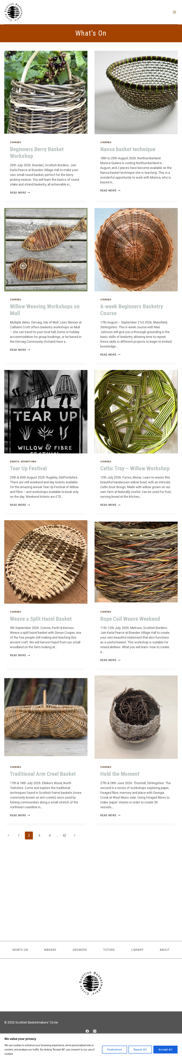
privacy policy (104, 566)
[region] (91, 1046)
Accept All (165, 1049)
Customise (114, 1049)
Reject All (140, 1049)
